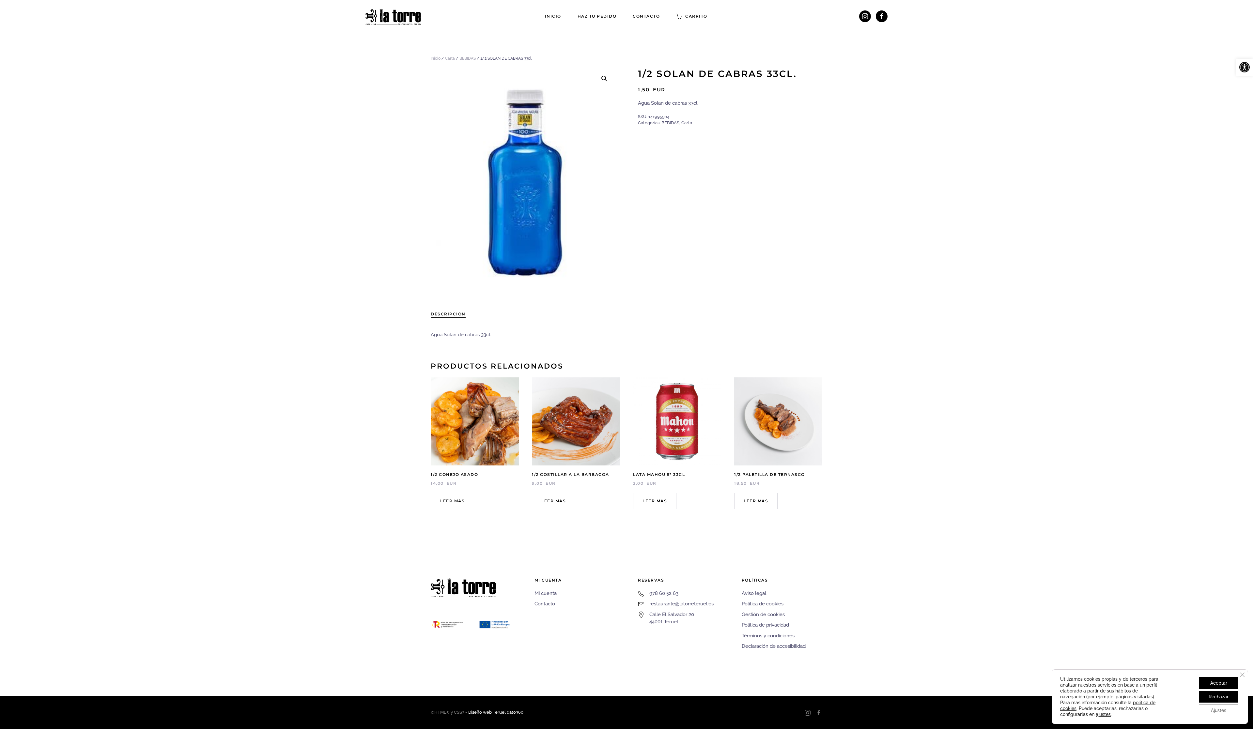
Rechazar (1219, 696)
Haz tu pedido (597, 16)
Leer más (452, 500)
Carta (450, 58)
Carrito (696, 16)
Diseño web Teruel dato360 (495, 712)
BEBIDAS (467, 58)
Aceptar (1218, 683)
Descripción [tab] (448, 313)
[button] (1244, 67)
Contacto (646, 16)
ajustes (1103, 714)
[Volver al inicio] (393, 16)
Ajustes (1218, 710)
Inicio (553, 16)
